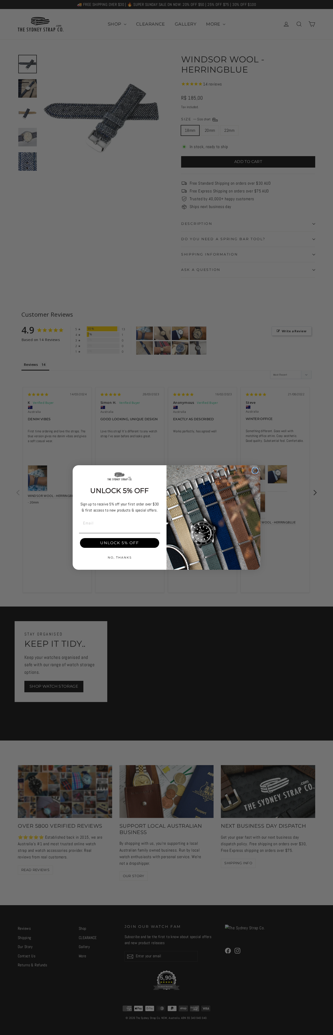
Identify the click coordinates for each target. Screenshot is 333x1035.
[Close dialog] (255, 471)
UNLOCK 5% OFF (119, 543)
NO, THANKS (120, 557)
